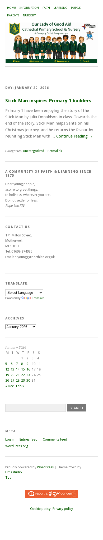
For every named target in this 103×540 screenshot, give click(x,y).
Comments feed (55, 439)
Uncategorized (33, 151)
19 (7, 375)
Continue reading (74, 136)
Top (8, 477)
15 (23, 369)
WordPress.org (16, 446)
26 (7, 380)
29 (23, 380)
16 (28, 369)
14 (18, 369)
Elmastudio (13, 472)
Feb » (20, 386)
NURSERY (29, 15)
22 (23, 375)
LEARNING (60, 8)
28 (18, 380)
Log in (9, 439)
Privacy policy (63, 509)
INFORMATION (29, 8)
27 (12, 380)
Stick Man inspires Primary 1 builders (48, 100)
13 (12, 369)
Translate (38, 298)
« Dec (9, 386)
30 (28, 380)
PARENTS (13, 15)
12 (7, 369)
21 (18, 375)
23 (28, 375)
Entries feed (29, 439)
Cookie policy (40, 509)
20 (12, 375)
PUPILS (76, 8)
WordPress (45, 467)
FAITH (46, 8)
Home (11, 8)
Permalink (55, 151)
